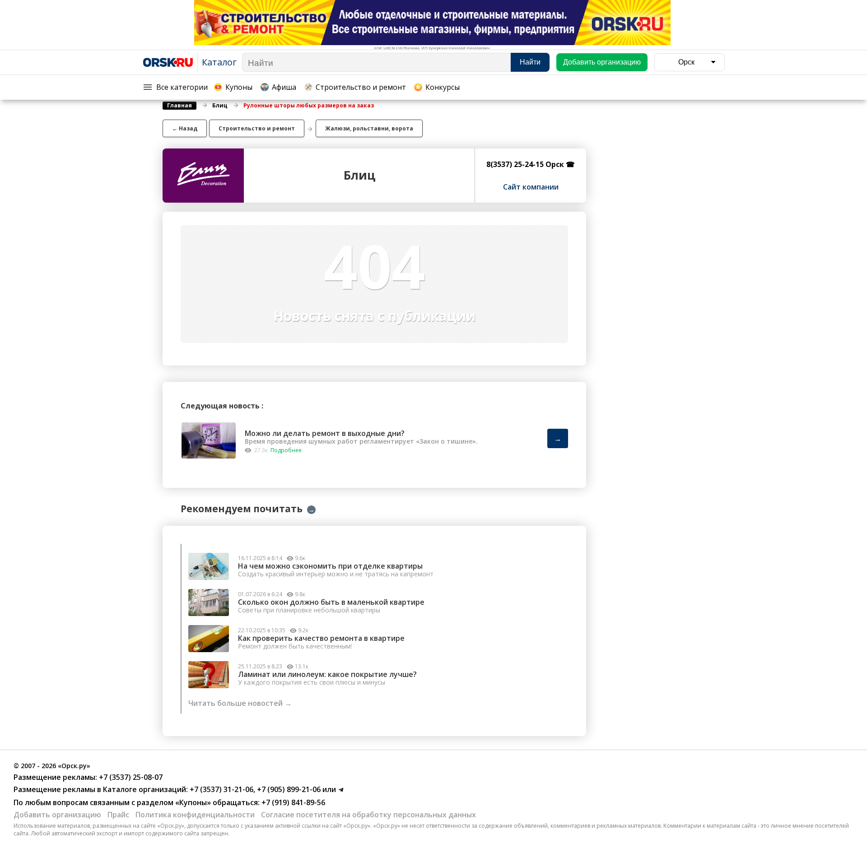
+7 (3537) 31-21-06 (220, 789)
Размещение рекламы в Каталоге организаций (100, 789)
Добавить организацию (57, 815)
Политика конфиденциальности (195, 815)
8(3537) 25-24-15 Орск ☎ (530, 164)
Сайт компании (531, 187)
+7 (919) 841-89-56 (292, 802)
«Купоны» (193, 802)
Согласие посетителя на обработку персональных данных (368, 815)
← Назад (184, 128)
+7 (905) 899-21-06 (288, 789)
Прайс (118, 815)
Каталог (219, 62)
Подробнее (286, 450)
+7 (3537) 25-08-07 (130, 777)
